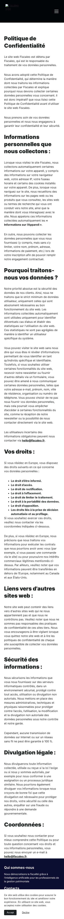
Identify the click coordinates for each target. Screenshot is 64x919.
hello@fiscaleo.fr (33, 440)
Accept (10, 912)
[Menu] (56, 11)
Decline (25, 912)
